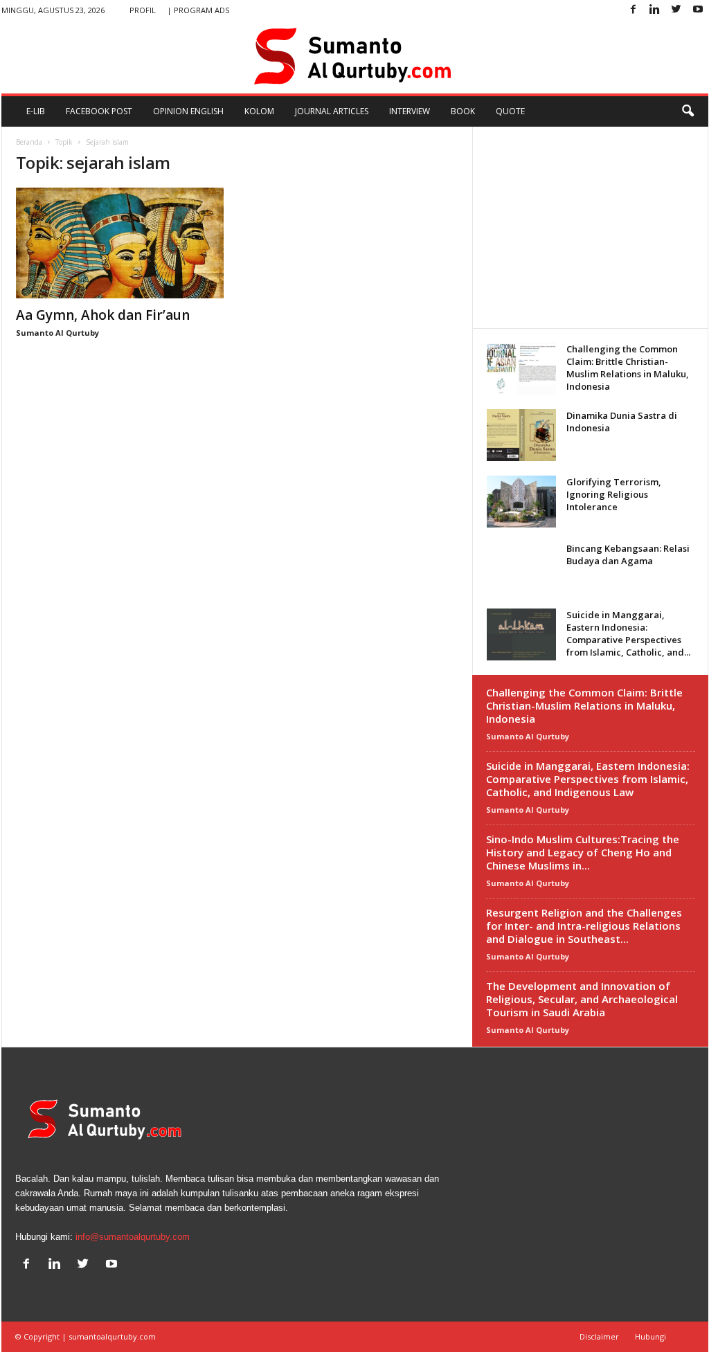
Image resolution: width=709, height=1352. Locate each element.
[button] (687, 111)
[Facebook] (633, 10)
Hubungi (650, 1336)
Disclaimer (599, 1336)
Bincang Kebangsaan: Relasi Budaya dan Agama (628, 554)
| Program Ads (198, 10)
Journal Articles (331, 111)
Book (463, 111)
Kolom (259, 111)
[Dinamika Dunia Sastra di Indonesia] (521, 435)
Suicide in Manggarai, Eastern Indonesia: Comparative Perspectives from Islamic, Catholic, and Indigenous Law (588, 779)
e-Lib (35, 111)
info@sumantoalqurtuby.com (132, 1237)
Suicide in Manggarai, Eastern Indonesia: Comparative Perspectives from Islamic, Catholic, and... (628, 633)
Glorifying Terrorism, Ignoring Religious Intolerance (613, 494)
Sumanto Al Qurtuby (57, 332)
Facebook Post (99, 111)
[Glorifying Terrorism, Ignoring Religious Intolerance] (521, 502)
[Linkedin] (655, 10)
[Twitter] (676, 10)
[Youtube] (698, 10)
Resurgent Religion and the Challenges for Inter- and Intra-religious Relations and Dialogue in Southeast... (584, 925)
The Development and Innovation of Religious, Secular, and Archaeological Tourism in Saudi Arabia (582, 999)
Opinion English (188, 111)
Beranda (29, 142)
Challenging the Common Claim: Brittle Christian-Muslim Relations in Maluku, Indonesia (627, 368)
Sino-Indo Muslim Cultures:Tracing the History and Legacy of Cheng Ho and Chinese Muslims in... (582, 852)
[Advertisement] (590, 227)
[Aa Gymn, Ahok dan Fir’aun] (120, 243)
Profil (142, 10)
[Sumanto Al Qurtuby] (354, 56)
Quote (510, 111)
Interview (409, 111)
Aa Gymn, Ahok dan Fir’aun (103, 315)
